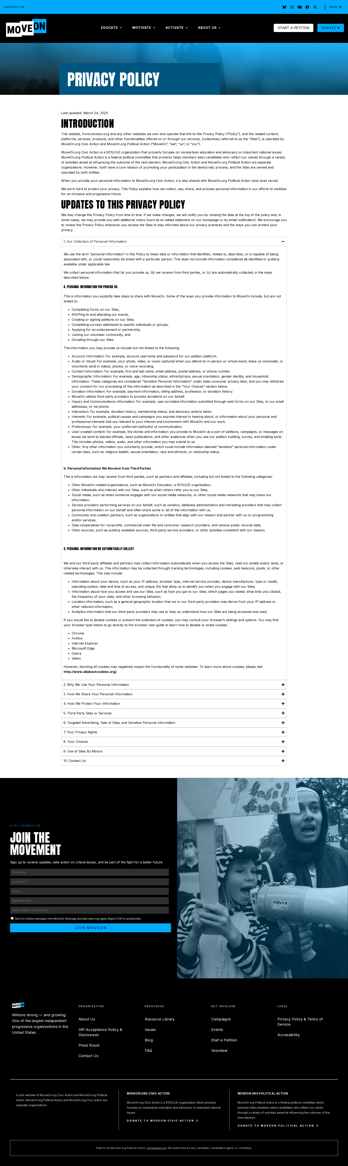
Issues (150, 1029)
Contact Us (14, 6)
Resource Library (160, 1019)
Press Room (89, 1045)
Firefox (77, 638)
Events (217, 1029)
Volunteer (219, 1050)
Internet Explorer (85, 643)
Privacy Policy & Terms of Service (300, 1021)
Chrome (78, 633)
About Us (87, 1019)
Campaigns (221, 1019)
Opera (76, 653)
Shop (333, 6)
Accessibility (289, 1035)
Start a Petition (224, 1040)
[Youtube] (299, 7)
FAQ (148, 1050)
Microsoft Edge (83, 648)
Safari (76, 658)
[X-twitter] (315, 7)
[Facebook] (307, 7)
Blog (149, 1040)
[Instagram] (292, 7)
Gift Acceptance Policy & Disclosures (100, 1032)
